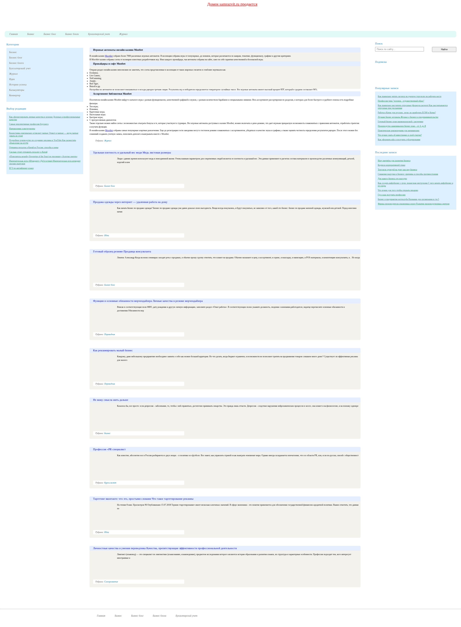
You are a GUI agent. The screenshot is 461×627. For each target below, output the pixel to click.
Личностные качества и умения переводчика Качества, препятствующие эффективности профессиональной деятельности (165, 548)
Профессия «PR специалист (109, 449)
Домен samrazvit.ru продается (232, 4)
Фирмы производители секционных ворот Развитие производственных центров (413, 204)
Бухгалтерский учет (20, 68)
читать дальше (345, 144)
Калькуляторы (16, 90)
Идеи (12, 79)
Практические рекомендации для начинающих (398, 130)
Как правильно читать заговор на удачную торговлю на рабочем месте (409, 96)
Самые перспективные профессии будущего (29, 124)
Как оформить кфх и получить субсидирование (399, 139)
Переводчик (109, 334)
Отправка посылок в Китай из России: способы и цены (33, 147)
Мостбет (109, 56)
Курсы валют (110, 482)
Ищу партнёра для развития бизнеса (394, 160)
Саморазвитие (111, 581)
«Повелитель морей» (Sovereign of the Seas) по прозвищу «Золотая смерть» (43, 156)
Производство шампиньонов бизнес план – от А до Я (402, 126)
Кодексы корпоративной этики (391, 165)
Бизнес (13, 52)
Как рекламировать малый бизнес (113, 350)
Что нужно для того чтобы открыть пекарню (398, 190)
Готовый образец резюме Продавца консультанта (122, 251)
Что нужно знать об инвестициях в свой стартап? (400, 135)
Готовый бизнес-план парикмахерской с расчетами (400, 121)
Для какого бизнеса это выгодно (392, 178)
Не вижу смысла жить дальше (110, 399)
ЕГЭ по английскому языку (21, 168)
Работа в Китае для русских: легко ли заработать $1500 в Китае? (407, 112)
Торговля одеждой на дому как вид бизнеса (397, 169)
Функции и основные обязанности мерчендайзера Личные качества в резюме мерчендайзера (148, 300)
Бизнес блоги (16, 63)
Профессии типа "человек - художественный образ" (401, 101)
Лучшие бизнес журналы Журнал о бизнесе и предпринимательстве (408, 117)
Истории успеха (17, 84)
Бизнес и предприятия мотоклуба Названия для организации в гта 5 (408, 199)
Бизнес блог (15, 57)
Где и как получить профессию (392, 195)
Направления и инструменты (22, 128)
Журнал (13, 73)
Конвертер (14, 95)
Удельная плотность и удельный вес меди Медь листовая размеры (132, 152)
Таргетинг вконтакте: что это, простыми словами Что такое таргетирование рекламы (143, 498)
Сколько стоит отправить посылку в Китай (28, 152)
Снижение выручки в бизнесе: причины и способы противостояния (408, 174)
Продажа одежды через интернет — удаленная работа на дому (130, 202)
